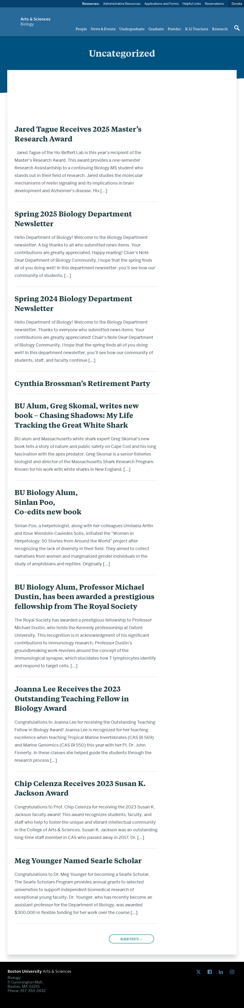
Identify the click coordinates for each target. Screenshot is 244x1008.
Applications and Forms (161, 3)
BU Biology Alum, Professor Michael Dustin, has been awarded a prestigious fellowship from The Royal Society (84, 596)
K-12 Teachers (196, 28)
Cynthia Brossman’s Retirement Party (82, 383)
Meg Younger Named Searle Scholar (78, 860)
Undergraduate (132, 28)
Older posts (131, 938)
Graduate (156, 28)
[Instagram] (233, 972)
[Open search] (237, 28)
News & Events (103, 28)
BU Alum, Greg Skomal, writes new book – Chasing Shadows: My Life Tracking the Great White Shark (77, 415)
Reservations (214, 3)
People (81, 28)
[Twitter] (199, 972)
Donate (237, 3)
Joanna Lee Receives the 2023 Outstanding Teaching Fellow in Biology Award (72, 698)
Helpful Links (192, 3)
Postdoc (174, 28)
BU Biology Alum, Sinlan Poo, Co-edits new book (48, 502)
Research (220, 28)
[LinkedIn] (222, 972)
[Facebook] (211, 972)
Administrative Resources (122, 3)
